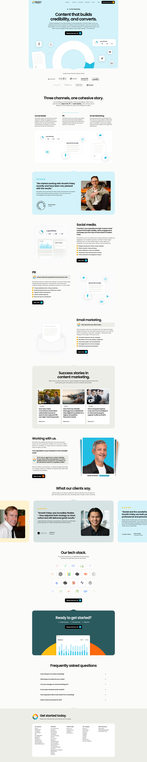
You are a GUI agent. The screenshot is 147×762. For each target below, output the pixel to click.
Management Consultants (56, 749)
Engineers (53, 740)
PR (35, 734)
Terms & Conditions (87, 741)
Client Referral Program (103, 729)
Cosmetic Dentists (55, 735)
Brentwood (69, 728)
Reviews (84, 738)
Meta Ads (37, 738)
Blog (99, 2)
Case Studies (85, 729)
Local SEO (37, 731)
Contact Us (85, 731)
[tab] (46, 120)
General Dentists (54, 742)
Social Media (38, 732)
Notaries (52, 752)
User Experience (38, 742)
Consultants (53, 734)
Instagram (85, 734)
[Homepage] (37, 2)
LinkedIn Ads (38, 739)
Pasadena (69, 731)
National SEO (38, 729)
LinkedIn (84, 735)
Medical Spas (54, 751)
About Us (85, 728)
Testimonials (87, 2)
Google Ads (37, 736)
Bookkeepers (54, 731)
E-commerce (54, 738)
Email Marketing (38, 735)
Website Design (38, 741)
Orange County (70, 730)
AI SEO (36, 728)
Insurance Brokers (55, 744)
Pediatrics (53, 754)
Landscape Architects (55, 747)
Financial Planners (55, 741)
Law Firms (53, 748)
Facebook (85, 732)
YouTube (84, 736)
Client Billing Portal (102, 731)
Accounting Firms (55, 728)
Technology (80, 2)
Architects (53, 730)
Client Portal (101, 728)
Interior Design (54, 745)
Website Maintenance (40, 743)
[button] (67, 2)
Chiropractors (54, 733)
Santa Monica (70, 733)
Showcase (74, 2)
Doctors (52, 737)
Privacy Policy (86, 739)
